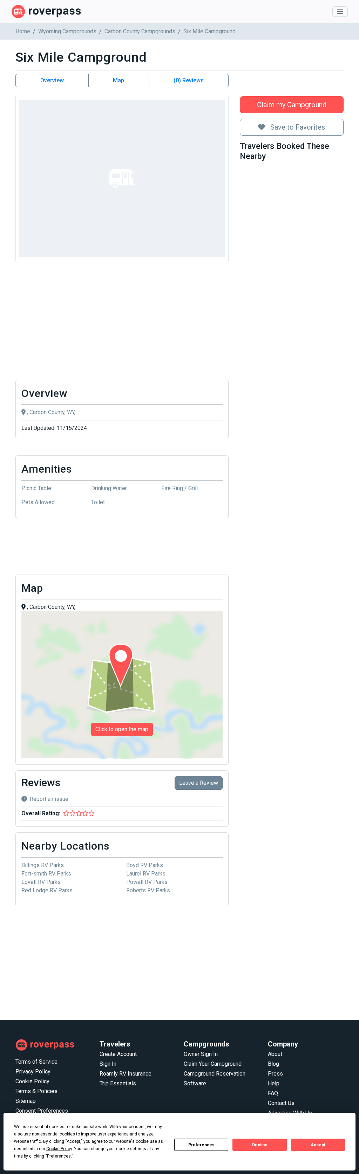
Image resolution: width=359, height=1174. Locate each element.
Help (273, 1083)
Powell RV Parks (147, 882)
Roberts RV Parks (148, 890)
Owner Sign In (201, 1054)
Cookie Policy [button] (59, 1148)
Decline (259, 1144)
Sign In (108, 1063)
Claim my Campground (291, 105)
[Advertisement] (122, 322)
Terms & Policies (36, 1091)
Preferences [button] (59, 1156)
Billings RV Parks (42, 865)
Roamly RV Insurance (125, 1073)
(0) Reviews (189, 80)
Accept (318, 1144)
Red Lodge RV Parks (47, 890)
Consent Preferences (41, 1110)
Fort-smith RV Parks (46, 873)
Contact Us (281, 1103)
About (275, 1054)
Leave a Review (198, 783)
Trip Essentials (118, 1083)
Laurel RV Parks (145, 873)
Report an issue (49, 799)
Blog (273, 1063)
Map (118, 80)
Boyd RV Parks (144, 865)
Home (22, 31)
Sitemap (25, 1101)
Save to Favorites (297, 127)
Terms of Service (36, 1061)
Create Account (118, 1054)
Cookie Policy (32, 1081)
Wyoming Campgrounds (67, 31)
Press (275, 1073)
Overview (52, 80)
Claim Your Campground (213, 1063)
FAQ (273, 1093)
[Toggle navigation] (340, 11)
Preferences (201, 1144)
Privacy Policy (32, 1071)
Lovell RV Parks (41, 882)
